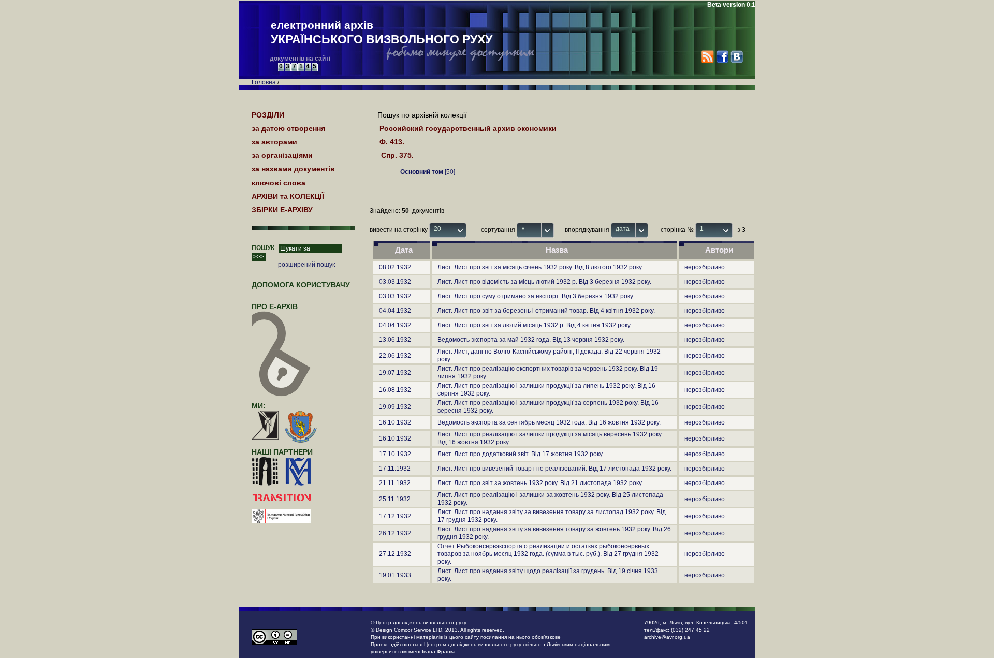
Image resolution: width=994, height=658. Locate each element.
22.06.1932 (395, 355)
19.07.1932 (395, 372)
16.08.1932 (395, 389)
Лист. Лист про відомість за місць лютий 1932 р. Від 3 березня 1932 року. (544, 281)
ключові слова (278, 183)
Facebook (721, 56)
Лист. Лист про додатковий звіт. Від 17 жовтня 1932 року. (520, 454)
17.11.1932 (395, 468)
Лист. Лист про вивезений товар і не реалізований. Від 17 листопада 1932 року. (554, 468)
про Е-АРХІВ (275, 306)
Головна (264, 82)
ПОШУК (263, 248)
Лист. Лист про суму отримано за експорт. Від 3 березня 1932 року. (535, 296)
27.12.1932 (395, 554)
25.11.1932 (395, 499)
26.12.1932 (395, 533)
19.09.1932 (395, 407)
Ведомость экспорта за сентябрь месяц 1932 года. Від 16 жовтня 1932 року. (549, 422)
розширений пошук (306, 264)
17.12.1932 (395, 516)
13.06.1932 (395, 339)
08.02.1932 (395, 267)
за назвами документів (293, 169)
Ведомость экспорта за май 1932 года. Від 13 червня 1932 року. (530, 339)
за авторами (274, 142)
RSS (707, 56)
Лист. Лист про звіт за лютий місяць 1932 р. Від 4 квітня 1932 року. (534, 325)
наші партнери (282, 452)
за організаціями (282, 155)
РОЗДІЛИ (268, 115)
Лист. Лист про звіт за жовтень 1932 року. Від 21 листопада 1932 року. (540, 483)
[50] (427, 172)
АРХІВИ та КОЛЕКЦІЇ (288, 196)
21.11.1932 (395, 483)
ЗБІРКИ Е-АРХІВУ (282, 210)
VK (736, 56)
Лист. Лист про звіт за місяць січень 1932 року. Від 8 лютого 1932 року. (540, 267)
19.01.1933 (395, 575)
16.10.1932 (395, 422)
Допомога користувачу (301, 285)
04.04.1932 (395, 310)
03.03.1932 (395, 281)
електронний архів (381, 32)
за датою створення (288, 128)
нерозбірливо (704, 267)
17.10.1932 (395, 454)
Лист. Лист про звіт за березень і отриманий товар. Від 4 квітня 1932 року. (546, 310)
